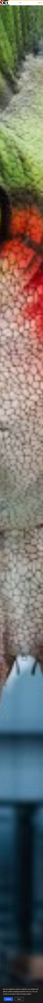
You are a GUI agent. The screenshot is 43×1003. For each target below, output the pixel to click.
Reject (19, 999)
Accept (8, 999)
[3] (21, 501)
